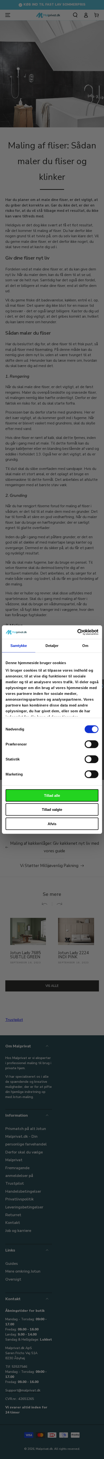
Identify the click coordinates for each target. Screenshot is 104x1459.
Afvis (52, 824)
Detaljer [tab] (52, 645)
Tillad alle (52, 795)
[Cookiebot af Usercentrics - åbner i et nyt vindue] (77, 632)
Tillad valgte (52, 809)
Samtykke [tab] (18, 645)
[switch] (91, 744)
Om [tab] (85, 645)
